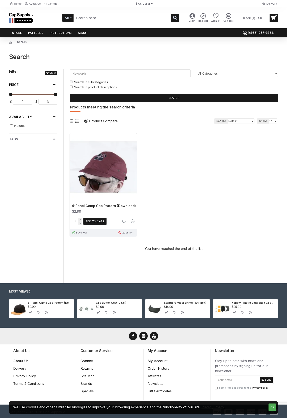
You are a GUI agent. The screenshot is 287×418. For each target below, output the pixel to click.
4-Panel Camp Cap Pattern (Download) (104, 206)
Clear (52, 72)
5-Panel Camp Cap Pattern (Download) (50, 302)
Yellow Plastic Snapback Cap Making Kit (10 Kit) (254, 302)
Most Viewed (19, 291)
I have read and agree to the (243, 387)
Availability (20, 117)
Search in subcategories (91, 82)
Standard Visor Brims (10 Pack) (185, 302)
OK (272, 407)
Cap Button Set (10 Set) (111, 302)
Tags (13, 139)
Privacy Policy (212, 407)
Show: (263, 121)
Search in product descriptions (95, 87)
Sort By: (221, 121)
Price (13, 85)
